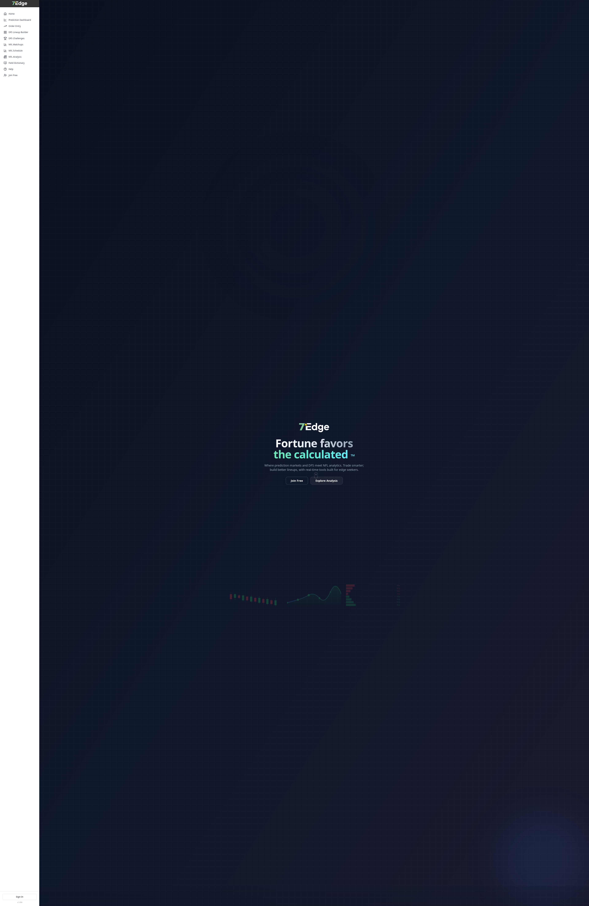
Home (12, 13)
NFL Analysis (15, 56)
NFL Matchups (16, 44)
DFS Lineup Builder (18, 32)
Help (11, 69)
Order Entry (15, 26)
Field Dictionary (17, 62)
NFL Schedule (16, 50)
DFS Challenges (17, 38)
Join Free (13, 75)
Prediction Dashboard (20, 19)
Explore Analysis (327, 480)
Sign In (19, 896)
